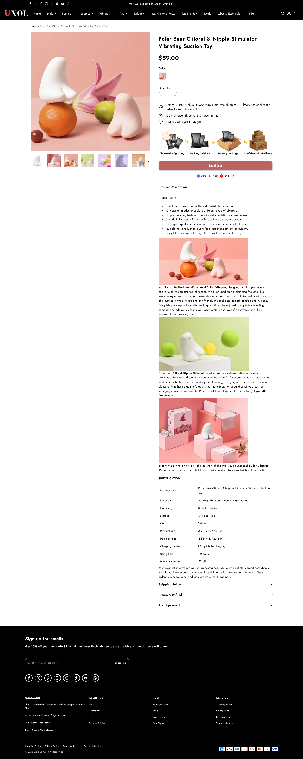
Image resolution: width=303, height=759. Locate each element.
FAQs (155, 710)
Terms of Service (224, 723)
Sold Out (215, 165)
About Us (93, 704)
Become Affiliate (97, 723)
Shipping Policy (224, 704)
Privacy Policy (223, 710)
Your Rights (158, 723)
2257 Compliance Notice (38, 722)
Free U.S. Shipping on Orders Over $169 (151, 3)
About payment (160, 704)
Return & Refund (224, 717)
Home (34, 26)
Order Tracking (160, 717)
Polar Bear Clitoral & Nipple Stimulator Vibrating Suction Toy (73, 26)
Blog (91, 717)
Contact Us (94, 710)
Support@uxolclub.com (43, 730)
